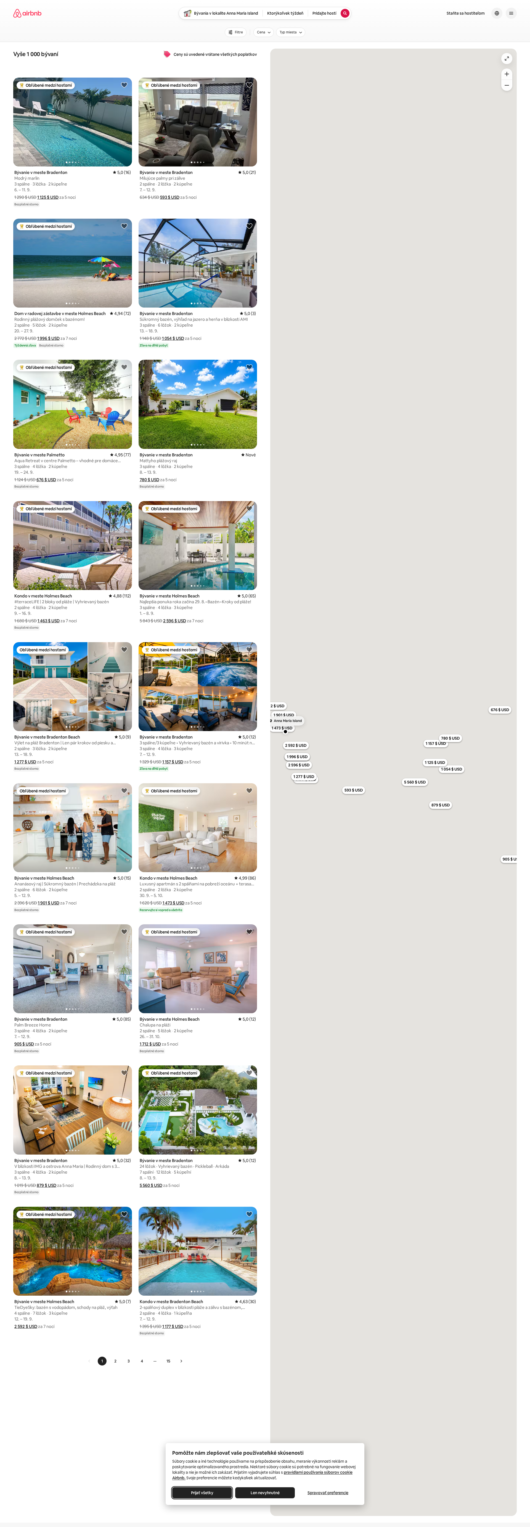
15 (168, 1361)
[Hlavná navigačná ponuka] (511, 13)
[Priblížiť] (506, 74)
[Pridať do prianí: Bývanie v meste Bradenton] (124, 84)
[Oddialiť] (506, 85)
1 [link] (102, 1361)
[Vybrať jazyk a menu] (496, 13)
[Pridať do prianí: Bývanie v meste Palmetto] (124, 366)
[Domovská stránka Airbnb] (27, 13)
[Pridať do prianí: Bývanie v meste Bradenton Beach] (124, 649)
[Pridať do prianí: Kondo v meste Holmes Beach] (124, 508)
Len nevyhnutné (265, 1492)
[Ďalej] (181, 1361)
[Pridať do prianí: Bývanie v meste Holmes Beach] (249, 508)
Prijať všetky (202, 1492)
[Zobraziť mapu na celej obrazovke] (506, 58)
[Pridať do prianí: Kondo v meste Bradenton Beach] (249, 1214)
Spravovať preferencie (328, 1492)
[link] (89, 1361)
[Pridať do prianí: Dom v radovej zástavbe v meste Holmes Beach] (124, 225)
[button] (48, 197)
